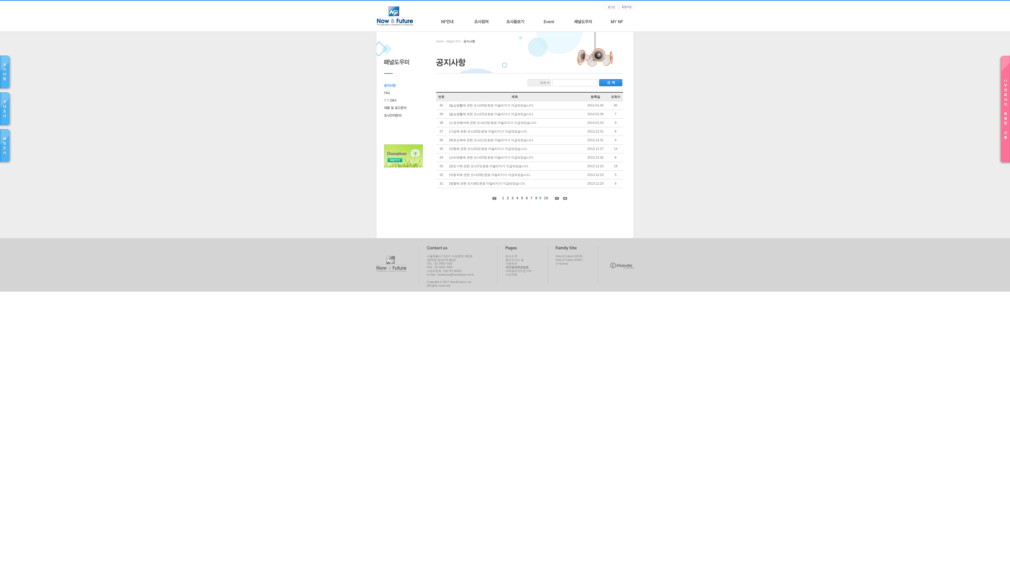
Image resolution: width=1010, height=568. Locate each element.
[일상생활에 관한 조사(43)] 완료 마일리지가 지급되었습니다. (491, 105)
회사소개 (511, 256)
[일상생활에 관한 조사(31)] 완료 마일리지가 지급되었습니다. (491, 114)
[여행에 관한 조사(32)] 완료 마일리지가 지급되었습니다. (488, 149)
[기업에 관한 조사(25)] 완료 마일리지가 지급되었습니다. (488, 131)
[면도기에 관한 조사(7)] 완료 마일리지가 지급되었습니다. (489, 166)
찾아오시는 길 (515, 259)
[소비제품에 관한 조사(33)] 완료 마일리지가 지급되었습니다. (491, 157)
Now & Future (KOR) (569, 256)
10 (546, 198)
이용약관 (511, 263)
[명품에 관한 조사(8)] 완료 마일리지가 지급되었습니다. (487, 183)
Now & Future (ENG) (569, 259)
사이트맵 (511, 274)
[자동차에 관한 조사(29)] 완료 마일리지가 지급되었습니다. (490, 175)
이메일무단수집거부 (519, 270)
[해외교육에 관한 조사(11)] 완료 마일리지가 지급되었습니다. (491, 140)
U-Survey (562, 263)
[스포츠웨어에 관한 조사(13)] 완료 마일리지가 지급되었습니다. (493, 123)
